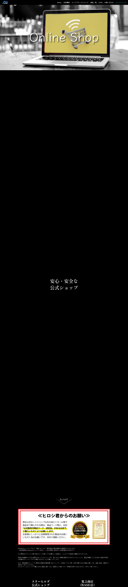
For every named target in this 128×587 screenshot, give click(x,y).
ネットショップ (121, 2)
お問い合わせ (109, 2)
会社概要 (66, 2)
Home (59, 2)
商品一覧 (93, 2)
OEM (100, 2)
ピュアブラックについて (80, 2)
